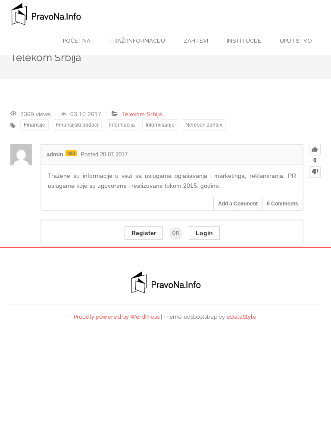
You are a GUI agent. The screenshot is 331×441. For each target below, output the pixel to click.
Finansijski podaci (77, 125)
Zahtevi (195, 40)
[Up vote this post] (315, 149)
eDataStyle (241, 317)
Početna (77, 40)
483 (71, 153)
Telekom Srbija (142, 114)
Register (143, 233)
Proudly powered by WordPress (116, 317)
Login (204, 233)
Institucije (243, 40)
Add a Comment (238, 204)
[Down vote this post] (315, 172)
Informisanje (160, 125)
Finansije (34, 125)
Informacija (122, 125)
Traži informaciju (136, 40)
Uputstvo (295, 40)
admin (55, 154)
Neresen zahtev (203, 125)
